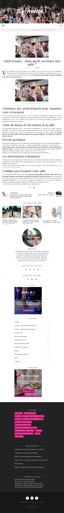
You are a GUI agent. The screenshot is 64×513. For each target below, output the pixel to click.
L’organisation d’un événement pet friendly (25, 453)
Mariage (16, 350)
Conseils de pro (18, 333)
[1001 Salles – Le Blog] (32, 11)
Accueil (4, 30)
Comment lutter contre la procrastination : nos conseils (29, 449)
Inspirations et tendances (21, 347)
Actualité (16, 322)
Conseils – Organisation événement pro (25, 329)
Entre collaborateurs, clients (22, 343)
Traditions (17, 361)
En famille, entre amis (20, 340)
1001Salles (17, 479)
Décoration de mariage (20, 336)
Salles (15, 358)
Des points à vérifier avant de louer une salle (51, 221)
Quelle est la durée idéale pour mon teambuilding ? (28, 456)
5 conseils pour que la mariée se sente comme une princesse (31, 221)
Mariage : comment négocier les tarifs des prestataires (29, 467)
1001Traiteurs (18, 481)
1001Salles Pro (18, 485)
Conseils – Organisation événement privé (18, 30)
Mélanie (38, 68)
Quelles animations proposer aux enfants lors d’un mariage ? (10, 221)
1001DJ (16, 487)
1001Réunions (18, 483)
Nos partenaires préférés (21, 354)
